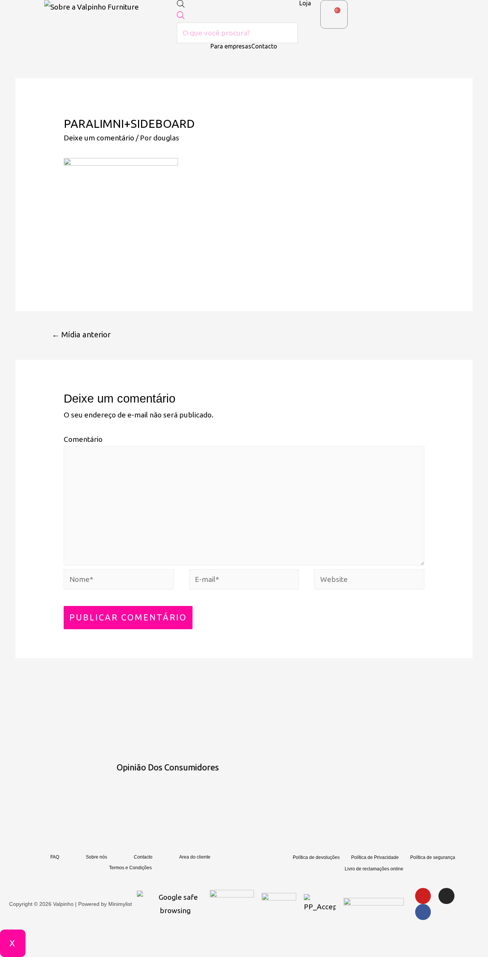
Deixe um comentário (99, 138)
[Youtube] (423, 896)
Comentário (83, 439)
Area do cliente (194, 857)
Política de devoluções (316, 857)
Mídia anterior (81, 334)
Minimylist (120, 904)
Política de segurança (432, 857)
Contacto (264, 46)
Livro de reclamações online (374, 869)
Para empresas (230, 46)
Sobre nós (96, 857)
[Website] (369, 580)
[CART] (334, 14)
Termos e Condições (130, 867)
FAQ (54, 857)
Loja (305, 3)
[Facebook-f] (423, 912)
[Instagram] (446, 896)
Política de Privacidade (375, 857)
